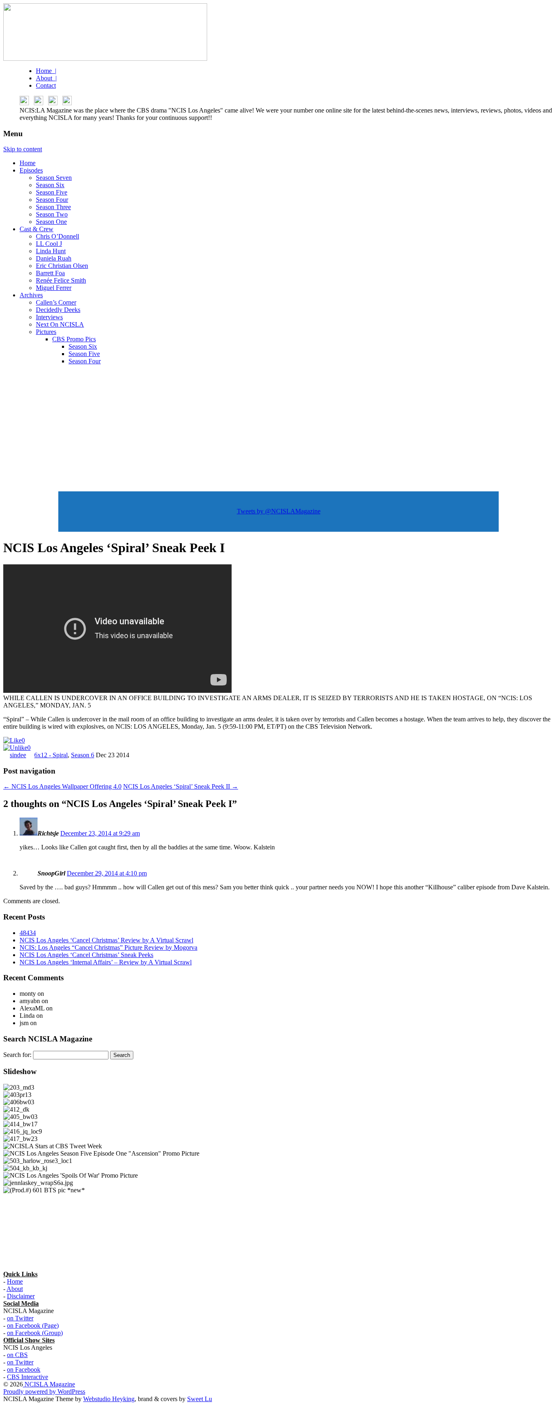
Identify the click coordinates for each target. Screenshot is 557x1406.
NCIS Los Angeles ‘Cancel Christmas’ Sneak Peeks (86, 954)
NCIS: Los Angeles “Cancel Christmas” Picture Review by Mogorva (108, 947)
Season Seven (54, 177)
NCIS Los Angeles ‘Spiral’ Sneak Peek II (180, 786)
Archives (31, 295)
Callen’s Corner (56, 302)
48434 (28, 932)
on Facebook (23, 1369)
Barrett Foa (50, 273)
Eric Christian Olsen (62, 265)
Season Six (50, 184)
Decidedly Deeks (58, 309)
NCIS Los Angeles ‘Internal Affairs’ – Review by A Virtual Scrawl (106, 962)
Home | (46, 70)
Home (27, 162)
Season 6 (82, 755)
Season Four (52, 199)
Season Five (51, 192)
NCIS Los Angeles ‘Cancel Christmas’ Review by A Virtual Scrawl (106, 940)
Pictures (46, 331)
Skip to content (22, 149)
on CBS (17, 1354)
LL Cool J (49, 243)
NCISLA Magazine (49, 1384)
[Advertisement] (278, 428)
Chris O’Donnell (57, 236)
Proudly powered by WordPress (44, 1391)
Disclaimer (21, 1296)
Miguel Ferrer (53, 287)
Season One (51, 221)
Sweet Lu (199, 1398)
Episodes (31, 170)
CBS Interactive (27, 1376)
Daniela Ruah (53, 258)
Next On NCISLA (60, 324)
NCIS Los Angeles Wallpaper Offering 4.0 (62, 786)
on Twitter (20, 1318)
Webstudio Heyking (109, 1398)
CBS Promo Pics (74, 339)
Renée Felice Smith (61, 280)
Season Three (53, 206)
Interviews (49, 317)
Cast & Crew (36, 228)
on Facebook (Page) (33, 1325)
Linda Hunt (51, 251)
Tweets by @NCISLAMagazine (278, 511)
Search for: (17, 1054)
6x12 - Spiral (51, 755)
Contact (46, 85)
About (15, 1288)
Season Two (52, 214)
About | (46, 78)
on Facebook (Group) (35, 1332)
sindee (18, 755)
